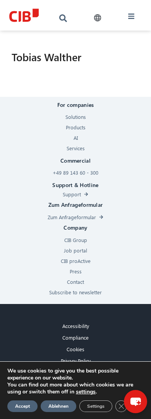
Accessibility (75, 326)
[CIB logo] (24, 15)
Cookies (75, 349)
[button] (97, 18)
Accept (22, 406)
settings (86, 391)
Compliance (75, 337)
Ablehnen (58, 406)
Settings (96, 406)
